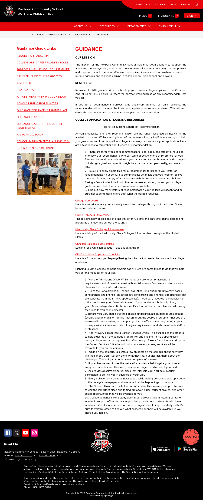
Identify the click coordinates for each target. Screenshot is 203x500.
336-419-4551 (47, 455)
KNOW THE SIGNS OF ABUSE (35, 148)
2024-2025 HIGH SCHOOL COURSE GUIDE (43, 69)
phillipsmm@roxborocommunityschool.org (58, 484)
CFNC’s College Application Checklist (97, 254)
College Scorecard (86, 200)
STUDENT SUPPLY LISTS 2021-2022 (39, 76)
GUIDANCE (102, 34)
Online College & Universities (92, 215)
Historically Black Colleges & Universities (99, 229)
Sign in (191, 15)
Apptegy (108, 495)
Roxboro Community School (49, 34)
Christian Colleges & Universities (94, 243)
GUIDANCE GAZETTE (30, 117)
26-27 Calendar (180, 4)
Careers (160, 4)
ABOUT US (80, 26)
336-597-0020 (23, 455)
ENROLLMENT (167, 26)
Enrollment (143, 4)
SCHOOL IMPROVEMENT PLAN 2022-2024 (43, 141)
